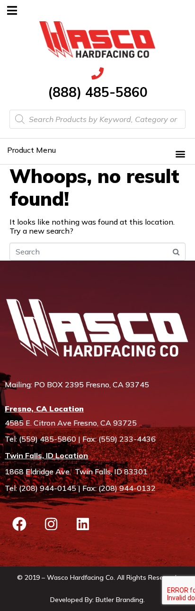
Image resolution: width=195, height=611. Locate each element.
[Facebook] (19, 524)
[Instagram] (51, 524)
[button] (180, 153)
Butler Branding (119, 599)
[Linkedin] (83, 524)
